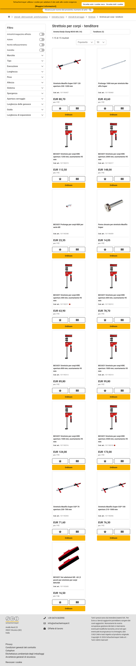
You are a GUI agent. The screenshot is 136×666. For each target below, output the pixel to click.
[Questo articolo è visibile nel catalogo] (77, 108)
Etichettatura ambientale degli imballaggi (25, 654)
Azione (10, 39)
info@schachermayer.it (58, 623)
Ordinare (68, 115)
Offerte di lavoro (55, 628)
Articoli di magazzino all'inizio (19, 34)
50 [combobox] (98, 42)
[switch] (41, 34)
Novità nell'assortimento (17, 45)
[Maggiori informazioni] (45, 6)
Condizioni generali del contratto (21, 647)
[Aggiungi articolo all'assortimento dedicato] (60, 108)
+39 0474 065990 (56, 618)
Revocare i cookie (14, 662)
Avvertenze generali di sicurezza (20, 657)
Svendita (10, 50)
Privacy (9, 644)
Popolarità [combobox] (83, 42)
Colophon (10, 650)
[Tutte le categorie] (9, 17)
